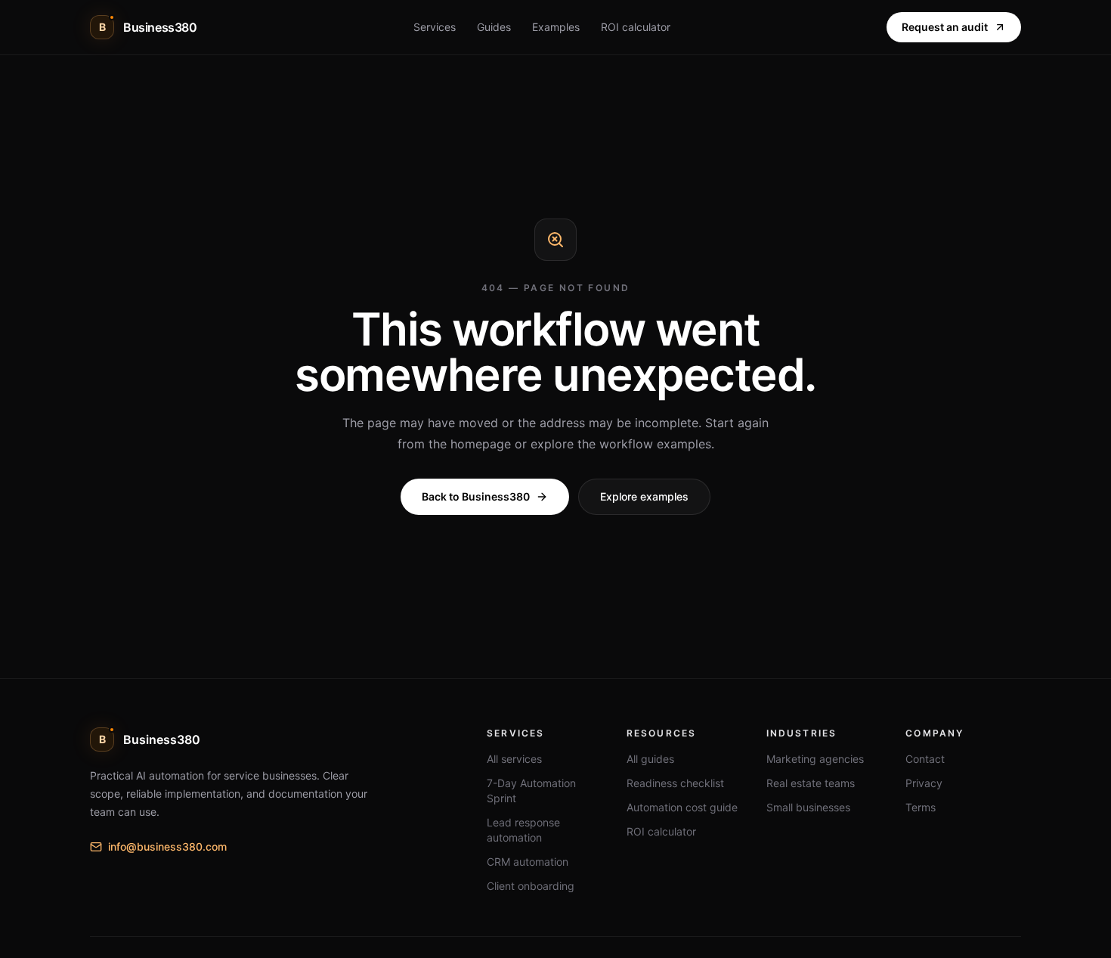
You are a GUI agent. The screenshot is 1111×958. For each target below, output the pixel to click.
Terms (920, 807)
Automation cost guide (682, 807)
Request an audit (945, 26)
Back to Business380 (476, 496)
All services (514, 758)
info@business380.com (167, 846)
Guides (494, 26)
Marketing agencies (815, 758)
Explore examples (644, 496)
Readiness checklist (675, 783)
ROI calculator (635, 26)
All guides (650, 758)
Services (434, 26)
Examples (556, 26)
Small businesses (808, 807)
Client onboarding (530, 885)
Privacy (923, 783)
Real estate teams (810, 783)
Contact (925, 758)
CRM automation (527, 861)
